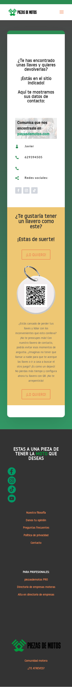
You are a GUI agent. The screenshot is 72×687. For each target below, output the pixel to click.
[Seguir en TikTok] (34, 190)
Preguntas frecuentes (36, 527)
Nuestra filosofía (36, 512)
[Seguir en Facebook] (18, 190)
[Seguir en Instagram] (26, 190)
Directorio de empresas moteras (36, 587)
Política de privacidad (36, 535)
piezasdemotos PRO (36, 579)
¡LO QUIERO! (36, 254)
